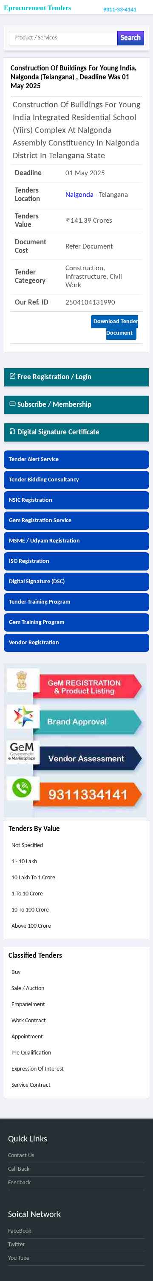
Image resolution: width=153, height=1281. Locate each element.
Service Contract (31, 1085)
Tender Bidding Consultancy (44, 480)
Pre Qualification (31, 1053)
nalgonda (79, 195)
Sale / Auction (27, 988)
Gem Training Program (36, 622)
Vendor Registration (34, 643)
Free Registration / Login (53, 377)
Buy (15, 972)
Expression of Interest (37, 1069)
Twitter (16, 1245)
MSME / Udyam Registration (44, 541)
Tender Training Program (39, 602)
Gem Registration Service (40, 520)
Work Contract (28, 1021)
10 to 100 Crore (30, 910)
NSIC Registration (30, 500)
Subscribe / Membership (53, 404)
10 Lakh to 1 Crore (33, 878)
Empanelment (28, 1004)
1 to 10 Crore (27, 894)
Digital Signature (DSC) (37, 582)
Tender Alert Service (34, 459)
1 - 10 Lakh (24, 862)
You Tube (18, 1258)
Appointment (27, 1037)
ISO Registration (29, 561)
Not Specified (27, 845)
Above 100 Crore (31, 926)
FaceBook (19, 1231)
